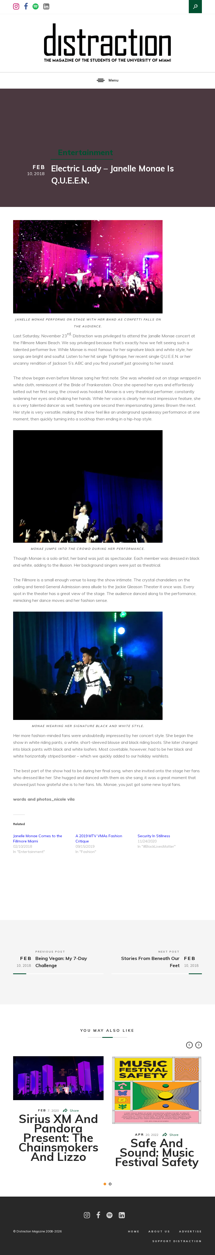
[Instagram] (16, 6)
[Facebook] (26, 6)
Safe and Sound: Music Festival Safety (156, 1152)
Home (133, 1231)
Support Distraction (177, 1241)
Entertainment (85, 152)
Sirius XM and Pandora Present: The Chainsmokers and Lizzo (58, 1137)
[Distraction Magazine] (107, 43)
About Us (159, 1231)
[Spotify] (36, 6)
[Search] (195, 6)
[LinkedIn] (46, 6)
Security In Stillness (154, 836)
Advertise (190, 1231)
